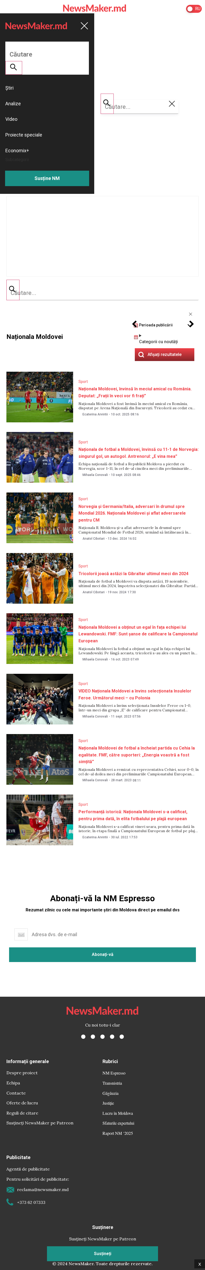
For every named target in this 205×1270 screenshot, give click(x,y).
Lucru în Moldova (117, 1113)
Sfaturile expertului (118, 1123)
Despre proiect (22, 1072)
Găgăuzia (110, 1093)
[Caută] (12, 290)
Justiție (108, 1103)
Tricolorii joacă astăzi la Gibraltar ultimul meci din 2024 (133, 573)
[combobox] (102, 293)
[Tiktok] (112, 1037)
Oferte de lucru (22, 1102)
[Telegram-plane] (122, 1037)
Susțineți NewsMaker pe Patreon (39, 1122)
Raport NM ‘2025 (117, 1133)
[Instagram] (102, 1037)
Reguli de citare (22, 1113)
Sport (83, 381)
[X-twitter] (93, 1037)
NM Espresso (113, 1073)
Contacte (16, 1093)
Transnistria (112, 1083)
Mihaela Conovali (95, 475)
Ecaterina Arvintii (95, 414)
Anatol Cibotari (93, 538)
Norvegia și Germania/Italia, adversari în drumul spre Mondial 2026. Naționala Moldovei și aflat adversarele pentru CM (132, 513)
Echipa (13, 1082)
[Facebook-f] (83, 1037)
